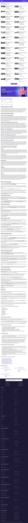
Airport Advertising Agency (3, 512)
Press (14, 413)
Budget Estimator (2, 404)
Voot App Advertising (3, 433)
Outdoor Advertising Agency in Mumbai (7, 358)
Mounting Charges (3, 161)
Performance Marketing (3, 431)
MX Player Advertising (16, 431)
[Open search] (21, 1)
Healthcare (2, 424)
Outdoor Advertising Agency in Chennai (7, 360)
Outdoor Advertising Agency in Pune (6, 362)
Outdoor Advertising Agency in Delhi (6, 359)
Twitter (1, 410)
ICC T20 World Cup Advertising (17, 506)
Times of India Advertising (3, 471)
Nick (1, 499)
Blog (1, 408)
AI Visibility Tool (15, 404)
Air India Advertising (3, 458)
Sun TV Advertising (16, 440)
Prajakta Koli (15, 499)
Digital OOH (7, 168)
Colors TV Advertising (16, 445)
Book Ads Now (11, 102)
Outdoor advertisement (11, 206)
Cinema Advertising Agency (3, 515)
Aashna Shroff (2, 502)
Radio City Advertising (16, 454)
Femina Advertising (16, 480)
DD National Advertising (3, 440)
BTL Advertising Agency (3, 520)
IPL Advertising (2, 506)
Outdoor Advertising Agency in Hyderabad (7, 363)
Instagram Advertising (3, 436)
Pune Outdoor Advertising (16, 493)
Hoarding (2, 149)
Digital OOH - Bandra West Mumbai (14, 141)
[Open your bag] (25, 1)
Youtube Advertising (16, 433)
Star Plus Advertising (3, 445)
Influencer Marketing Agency (16, 515)
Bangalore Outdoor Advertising (4, 493)
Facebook (15, 408)
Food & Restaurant (2, 419)
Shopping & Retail (2, 417)
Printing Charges (3, 155)
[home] (2, 1)
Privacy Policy (15, 392)
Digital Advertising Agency (16, 512)
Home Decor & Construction (16, 424)
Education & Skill (15, 422)
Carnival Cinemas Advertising (3, 467)
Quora (1, 413)
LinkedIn (15, 410)
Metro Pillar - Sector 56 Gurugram (5, 116)
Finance (1, 422)
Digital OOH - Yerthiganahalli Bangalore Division (7, 123)
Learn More (4, 93)
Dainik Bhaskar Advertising (16, 471)
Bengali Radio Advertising (3, 454)
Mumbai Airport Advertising (16, 458)
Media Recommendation (16, 401)
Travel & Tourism (15, 419)
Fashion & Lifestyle (16, 417)
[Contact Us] (23, 1)
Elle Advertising (2, 480)
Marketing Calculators (3, 401)
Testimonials (2, 392)
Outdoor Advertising (3, 318)
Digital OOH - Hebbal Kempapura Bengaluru (15, 135)
